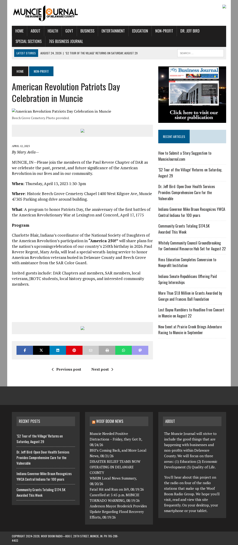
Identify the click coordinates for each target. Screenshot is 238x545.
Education (140, 31)
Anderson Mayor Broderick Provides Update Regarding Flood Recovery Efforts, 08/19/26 (118, 511)
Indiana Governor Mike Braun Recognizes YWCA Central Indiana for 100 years (191, 212)
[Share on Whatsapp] (123, 350)
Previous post (68, 369)
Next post (100, 369)
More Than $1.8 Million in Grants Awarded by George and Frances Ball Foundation (190, 296)
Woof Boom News (109, 421)
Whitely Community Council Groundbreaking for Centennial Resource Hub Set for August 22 (192, 246)
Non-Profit (164, 31)
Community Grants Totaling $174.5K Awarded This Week (184, 229)
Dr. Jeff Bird (190, 31)
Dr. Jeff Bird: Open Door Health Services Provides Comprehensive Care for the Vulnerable (186, 192)
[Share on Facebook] (25, 350)
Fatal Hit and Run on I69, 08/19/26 (117, 489)
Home (19, 31)
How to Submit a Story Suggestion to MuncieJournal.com (184, 156)
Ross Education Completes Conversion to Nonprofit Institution (187, 262)
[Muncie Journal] (46, 13)
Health (53, 31)
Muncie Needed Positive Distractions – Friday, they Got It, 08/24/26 (116, 439)
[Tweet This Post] (41, 350)
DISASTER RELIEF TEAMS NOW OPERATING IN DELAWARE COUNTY (115, 467)
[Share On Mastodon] (140, 350)
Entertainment (113, 31)
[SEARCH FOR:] (200, 52)
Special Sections (29, 41)
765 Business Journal (66, 41)
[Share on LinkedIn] (58, 350)
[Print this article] (107, 350)
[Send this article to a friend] (91, 350)
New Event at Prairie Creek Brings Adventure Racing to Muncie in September (190, 330)
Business (87, 31)
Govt (69, 31)
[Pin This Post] (74, 350)
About (35, 31)
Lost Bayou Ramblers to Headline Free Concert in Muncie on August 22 (191, 313)
